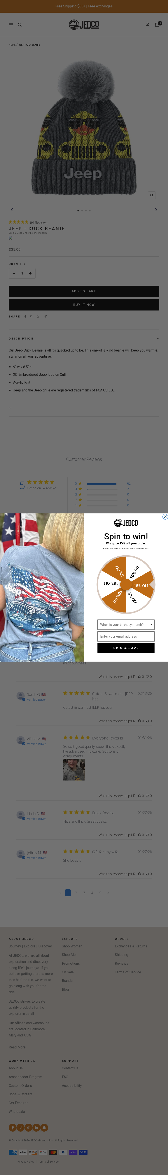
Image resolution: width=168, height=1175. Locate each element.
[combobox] (125, 625)
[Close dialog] (165, 517)
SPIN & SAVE (126, 648)
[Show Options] (151, 625)
